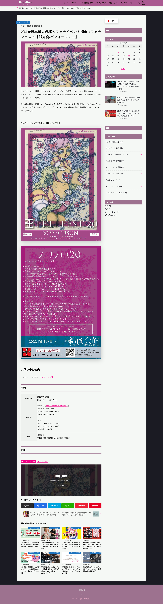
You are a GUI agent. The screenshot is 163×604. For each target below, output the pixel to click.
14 (129, 56)
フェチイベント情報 (23, 22)
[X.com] (139, 3)
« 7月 (123, 69)
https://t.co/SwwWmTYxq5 (56, 406)
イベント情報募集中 (86, 3)
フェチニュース (112, 180)
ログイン (108, 206)
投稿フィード (110, 209)
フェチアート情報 (114, 148)
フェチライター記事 (114, 186)
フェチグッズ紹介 (114, 173)
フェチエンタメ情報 (114, 167)
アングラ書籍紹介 (114, 142)
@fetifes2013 (45, 377)
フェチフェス (43, 461)
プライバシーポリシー (128, 3)
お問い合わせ (113, 3)
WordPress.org (111, 215)
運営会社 (82, 590)
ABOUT (74, 3)
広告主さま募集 (101, 3)
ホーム (66, 3)
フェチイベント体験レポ (116, 154)
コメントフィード (112, 212)
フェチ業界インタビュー (116, 193)
